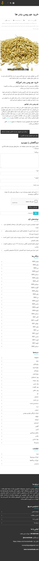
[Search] (35, 213)
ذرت (37, 407)
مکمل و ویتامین (34, 433)
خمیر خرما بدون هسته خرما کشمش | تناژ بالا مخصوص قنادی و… (21, 250)
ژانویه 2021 (35, 343)
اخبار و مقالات (34, 515)
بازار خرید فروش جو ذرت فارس (28, 136)
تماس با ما (35, 519)
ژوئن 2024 (35, 294)
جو (5, 20)
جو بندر (24, 23)
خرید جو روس (14, 26)
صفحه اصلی (35, 512)
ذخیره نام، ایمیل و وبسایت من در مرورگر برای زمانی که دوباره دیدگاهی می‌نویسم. (21, 193)
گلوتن (36, 426)
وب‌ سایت (35, 185)
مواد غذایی (35, 439)
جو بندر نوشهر (5, 23)
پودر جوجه (35, 381)
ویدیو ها (36, 443)
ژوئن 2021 (35, 327)
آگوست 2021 (34, 320)
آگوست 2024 (34, 288)
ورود (37, 454)
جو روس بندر (26, 26)
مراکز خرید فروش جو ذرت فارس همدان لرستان (15, 132)
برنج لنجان (35, 374)
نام (37, 171)
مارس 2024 (35, 304)
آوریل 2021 (35, 333)
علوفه (36, 417)
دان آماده (35, 400)
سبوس (36, 410)
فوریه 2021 (35, 340)
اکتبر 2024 (35, 281)
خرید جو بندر (20, 26)
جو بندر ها (36, 26)
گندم (37, 430)
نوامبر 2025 (35, 262)
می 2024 (35, 297)
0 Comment (18, 20)
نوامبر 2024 (35, 278)
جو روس (31, 26)
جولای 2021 (35, 324)
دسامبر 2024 (34, 275)
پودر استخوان (34, 377)
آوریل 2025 (35, 271)
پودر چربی (35, 384)
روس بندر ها (35, 29)
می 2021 (35, 330)
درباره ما (36, 523)
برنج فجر (36, 371)
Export (36, 358)
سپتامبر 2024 (34, 284)
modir (8, 20)
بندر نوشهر (28, 23)
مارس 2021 (35, 337)
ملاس (36, 436)
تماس (7, 118)
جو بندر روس (12, 23)
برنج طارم (35, 364)
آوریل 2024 (35, 301)
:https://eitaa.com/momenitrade (23, 541)
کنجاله (36, 420)
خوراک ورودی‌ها (34, 457)
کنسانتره (36, 423)
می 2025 (35, 268)
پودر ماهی (35, 390)
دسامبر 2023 (34, 314)
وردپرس (36, 464)
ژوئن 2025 (35, 265)
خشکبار (36, 397)
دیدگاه (36, 152)
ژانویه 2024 (35, 311)
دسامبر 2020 (34, 346)
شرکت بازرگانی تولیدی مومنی (30, 413)
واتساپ (9, 122)
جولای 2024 (35, 291)
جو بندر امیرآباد (18, 23)
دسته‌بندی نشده (34, 403)
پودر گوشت (35, 387)
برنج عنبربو (35, 368)
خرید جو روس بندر (6, 26)
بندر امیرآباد (34, 23)
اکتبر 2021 (35, 317)
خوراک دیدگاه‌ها (34, 460)
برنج (37, 361)
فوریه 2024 (35, 307)
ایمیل (36, 178)
